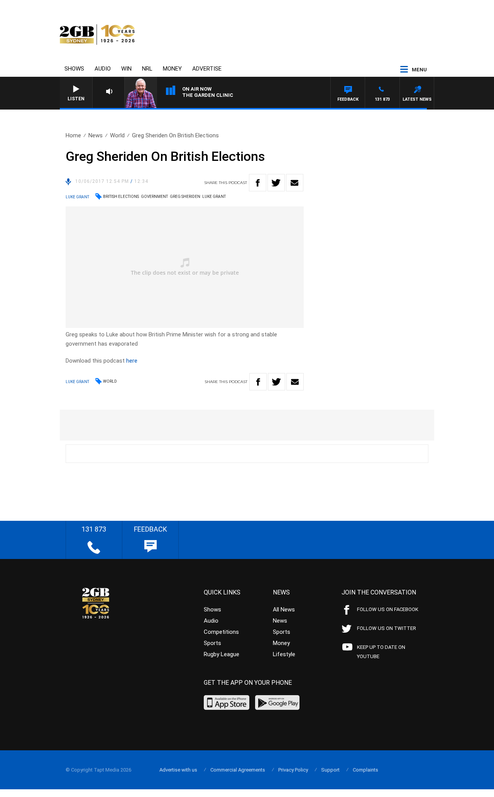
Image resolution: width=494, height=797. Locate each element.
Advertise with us (178, 770)
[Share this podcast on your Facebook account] (257, 182)
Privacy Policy (293, 770)
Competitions (221, 631)
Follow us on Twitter (386, 628)
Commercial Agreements (237, 770)
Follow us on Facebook (387, 609)
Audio (103, 68)
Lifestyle (284, 654)
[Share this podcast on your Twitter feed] (276, 182)
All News (284, 609)
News (95, 135)
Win (126, 68)
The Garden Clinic (207, 95)
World (117, 135)
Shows (74, 68)
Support (330, 770)
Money (172, 68)
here (131, 360)
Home (73, 135)
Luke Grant (214, 196)
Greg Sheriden (185, 196)
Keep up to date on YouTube (381, 651)
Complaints (365, 770)
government (154, 196)
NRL (147, 68)
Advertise (207, 68)
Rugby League (221, 654)
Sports (212, 643)
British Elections (121, 196)
